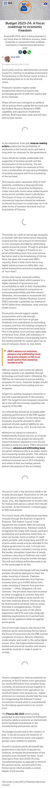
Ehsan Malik (15, 57)
